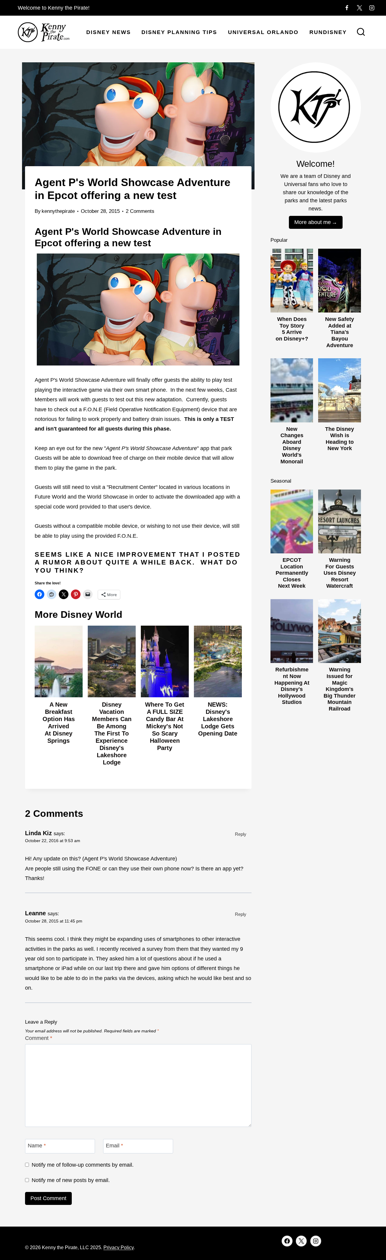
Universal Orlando (263, 32)
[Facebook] (346, 7)
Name (37, 1146)
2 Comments (140, 211)
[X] (359, 7)
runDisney (328, 32)
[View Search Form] (361, 32)
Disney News (108, 32)
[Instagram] (371, 7)
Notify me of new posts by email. (71, 1180)
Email (114, 1146)
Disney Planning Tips (179, 32)
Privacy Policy (118, 1247)
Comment (38, 1038)
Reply (240, 834)
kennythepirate (58, 211)
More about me (312, 222)
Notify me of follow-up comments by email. (83, 1165)
